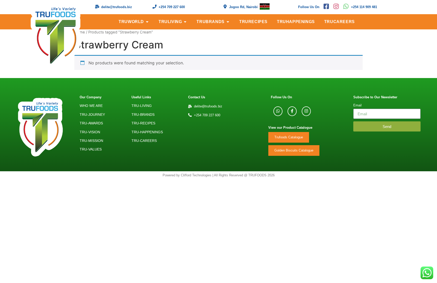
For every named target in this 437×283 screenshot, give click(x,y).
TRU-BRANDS (143, 114)
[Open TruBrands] (228, 22)
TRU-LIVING (142, 106)
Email (357, 105)
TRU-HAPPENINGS (147, 132)
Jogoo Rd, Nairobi (243, 7)
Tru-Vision (90, 132)
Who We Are (91, 106)
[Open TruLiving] (185, 22)
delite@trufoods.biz (116, 7)
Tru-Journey (92, 114)
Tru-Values (91, 149)
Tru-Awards (91, 123)
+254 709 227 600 (172, 7)
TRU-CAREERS (144, 141)
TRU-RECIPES (143, 123)
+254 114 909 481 (364, 7)
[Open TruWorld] (147, 22)
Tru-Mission (91, 141)
